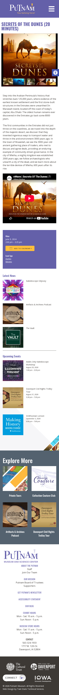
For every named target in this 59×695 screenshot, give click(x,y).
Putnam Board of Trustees (29, 582)
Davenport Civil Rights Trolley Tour (43, 533)
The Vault (30, 328)
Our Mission (29, 579)
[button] (55, 72)
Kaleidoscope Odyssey (36, 281)
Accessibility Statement (29, 599)
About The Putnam (29, 565)
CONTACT (29, 639)
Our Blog (29, 606)
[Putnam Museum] (22, 9)
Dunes (8, 258)
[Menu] (51, 9)
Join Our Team (29, 572)
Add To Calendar (22, 248)
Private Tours (15, 495)
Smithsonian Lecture (35, 416)
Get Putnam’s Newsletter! (29, 592)
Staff (29, 569)
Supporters (29, 585)
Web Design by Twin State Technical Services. (23, 689)
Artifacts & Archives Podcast (38, 304)
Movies (8, 261)
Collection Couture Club (43, 495)
